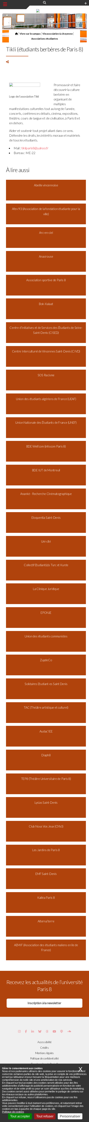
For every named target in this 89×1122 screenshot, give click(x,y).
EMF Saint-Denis (46, 874)
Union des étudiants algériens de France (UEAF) (46, 399)
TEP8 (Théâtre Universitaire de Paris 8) (46, 779)
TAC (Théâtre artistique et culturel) (46, 707)
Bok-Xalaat (46, 304)
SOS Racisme (46, 375)
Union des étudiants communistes (46, 636)
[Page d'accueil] (16, 33)
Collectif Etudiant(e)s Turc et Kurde (46, 565)
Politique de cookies (13, 1111)
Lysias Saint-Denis (46, 802)
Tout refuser (44, 1116)
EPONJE (46, 612)
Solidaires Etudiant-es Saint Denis (46, 684)
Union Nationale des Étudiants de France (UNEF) (46, 422)
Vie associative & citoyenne (57, 33)
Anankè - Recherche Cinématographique (46, 494)
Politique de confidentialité (44, 1058)
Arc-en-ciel (46, 232)
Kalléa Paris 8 (46, 897)
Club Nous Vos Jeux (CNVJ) (46, 826)
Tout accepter (20, 1116)
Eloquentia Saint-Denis (45, 517)
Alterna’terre (46, 921)
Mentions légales (44, 1053)
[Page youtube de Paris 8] (54, 1031)
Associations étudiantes (44, 38)
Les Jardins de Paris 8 (46, 850)
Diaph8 (46, 755)
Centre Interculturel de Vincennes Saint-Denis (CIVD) (46, 351)
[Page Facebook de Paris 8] (26, 1031)
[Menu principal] (5, 4)
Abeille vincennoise (46, 185)
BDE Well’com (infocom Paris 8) (46, 446)
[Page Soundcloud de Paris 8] (69, 1031)
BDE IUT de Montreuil (46, 470)
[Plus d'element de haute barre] (85, 3)
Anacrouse (46, 256)
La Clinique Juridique (46, 589)
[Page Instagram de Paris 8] (19, 1031)
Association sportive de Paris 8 (46, 280)
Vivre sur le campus (30, 33)
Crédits (44, 1047)
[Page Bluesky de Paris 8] (39, 1031)
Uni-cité (46, 541)
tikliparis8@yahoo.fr (34, 148)
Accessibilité (44, 1042)
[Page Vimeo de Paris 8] (32, 1031)
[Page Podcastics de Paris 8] (61, 1031)
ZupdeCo (46, 660)
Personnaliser (70, 1116)
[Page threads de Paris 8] (47, 1031)
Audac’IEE (46, 731)
